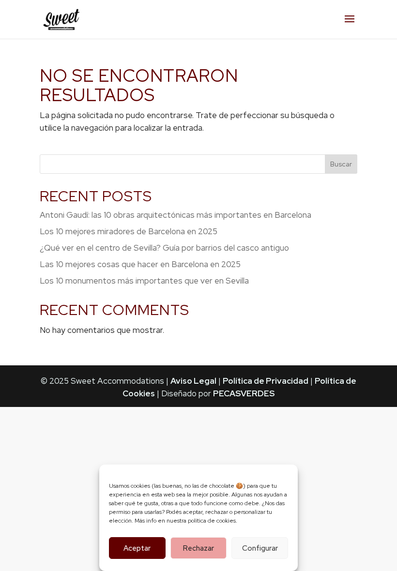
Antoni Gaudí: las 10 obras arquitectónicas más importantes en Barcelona (175, 215)
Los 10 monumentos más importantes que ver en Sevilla (144, 280)
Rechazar (198, 548)
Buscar (341, 164)
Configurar (260, 548)
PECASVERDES (244, 393)
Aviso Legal (193, 381)
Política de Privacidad (265, 381)
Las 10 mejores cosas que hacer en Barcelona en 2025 (140, 264)
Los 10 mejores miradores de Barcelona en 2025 (128, 231)
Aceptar (137, 548)
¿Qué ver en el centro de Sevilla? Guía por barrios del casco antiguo (164, 247)
